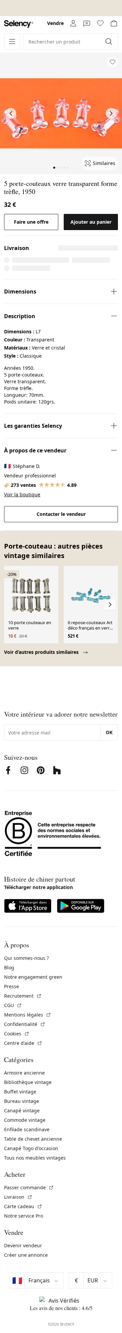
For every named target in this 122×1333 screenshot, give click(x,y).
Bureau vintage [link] (21, 1101)
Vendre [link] (55, 23)
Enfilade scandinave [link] (26, 1129)
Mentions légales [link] (27, 1014)
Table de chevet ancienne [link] (33, 1139)
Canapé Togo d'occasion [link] (31, 1148)
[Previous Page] (10, 113)
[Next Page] (111, 113)
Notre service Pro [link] (23, 1216)
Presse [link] (11, 986)
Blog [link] (9, 967)
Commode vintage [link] (24, 1120)
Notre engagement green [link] (33, 977)
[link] (18, 24)
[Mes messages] (87, 23)
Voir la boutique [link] (22, 494)
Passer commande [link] (29, 1187)
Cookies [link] (16, 1033)
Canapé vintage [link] (22, 1110)
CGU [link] (13, 1005)
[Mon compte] (73, 23)
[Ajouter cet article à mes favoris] (112, 62)
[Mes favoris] (100, 23)
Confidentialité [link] (24, 1024)
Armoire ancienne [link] (24, 1073)
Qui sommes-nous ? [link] (26, 958)
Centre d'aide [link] (23, 1043)
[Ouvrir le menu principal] (12, 41)
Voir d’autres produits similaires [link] (42, 652)
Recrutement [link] (23, 996)
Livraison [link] (18, 1197)
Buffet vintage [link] (20, 1091)
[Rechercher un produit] (109, 41)
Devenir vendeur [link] (23, 1245)
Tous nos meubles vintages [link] (35, 1158)
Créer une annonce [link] (26, 1255)
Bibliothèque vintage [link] (28, 1082)
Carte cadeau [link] (23, 1206)
